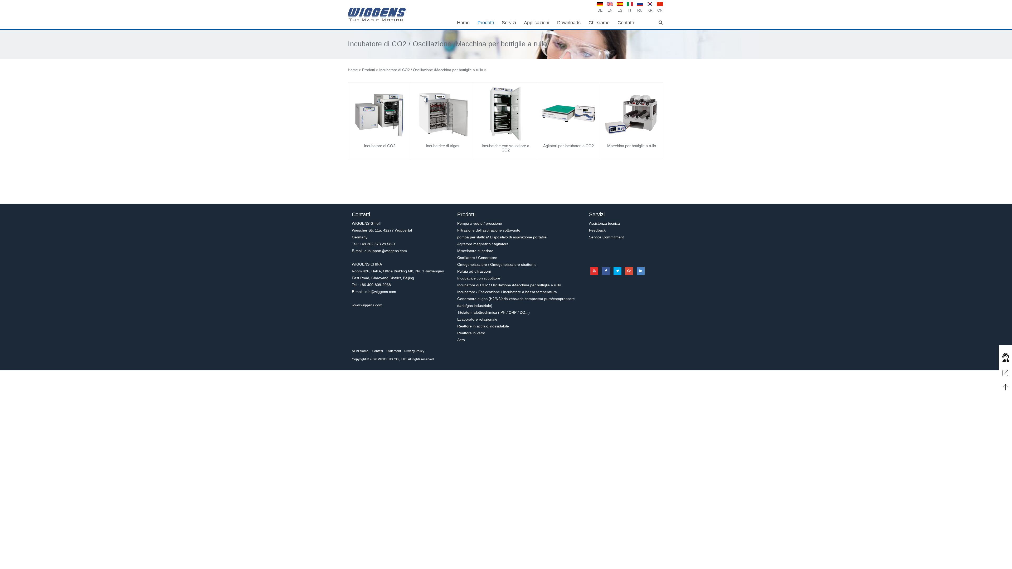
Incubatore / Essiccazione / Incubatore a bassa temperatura (507, 292)
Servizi (597, 214)
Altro (461, 340)
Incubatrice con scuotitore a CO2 (505, 148)
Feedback (597, 230)
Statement (393, 351)
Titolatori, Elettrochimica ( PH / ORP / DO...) (493, 312)
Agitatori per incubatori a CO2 (568, 146)
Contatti (377, 351)
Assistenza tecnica (604, 223)
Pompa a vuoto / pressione (479, 223)
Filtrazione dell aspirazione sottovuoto (488, 230)
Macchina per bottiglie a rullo (631, 146)
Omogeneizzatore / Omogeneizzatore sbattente (497, 264)
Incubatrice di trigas (442, 146)
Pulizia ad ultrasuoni (474, 271)
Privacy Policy (414, 351)
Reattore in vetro (471, 333)
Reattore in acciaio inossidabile (483, 326)
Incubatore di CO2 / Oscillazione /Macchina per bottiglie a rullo (447, 44)
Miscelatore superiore (475, 251)
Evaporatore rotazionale (477, 319)
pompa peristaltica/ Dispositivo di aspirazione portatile (502, 237)
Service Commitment (606, 237)
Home (353, 70)
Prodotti (368, 70)
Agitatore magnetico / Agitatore (483, 244)
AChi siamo (360, 351)
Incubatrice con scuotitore (478, 278)
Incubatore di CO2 (379, 146)
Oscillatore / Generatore (477, 258)
